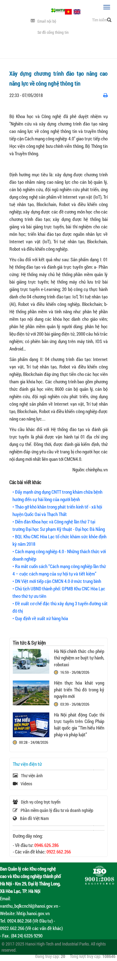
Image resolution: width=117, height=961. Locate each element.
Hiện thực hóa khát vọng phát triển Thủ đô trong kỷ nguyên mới (79, 689)
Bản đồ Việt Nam (34, 818)
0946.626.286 (46, 845)
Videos (26, 784)
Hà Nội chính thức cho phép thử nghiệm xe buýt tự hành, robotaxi (79, 658)
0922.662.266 (58, 852)
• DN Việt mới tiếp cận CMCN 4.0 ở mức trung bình (56, 581)
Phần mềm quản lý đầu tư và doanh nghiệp (57, 810)
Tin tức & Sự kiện (29, 642)
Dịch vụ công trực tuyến (41, 802)
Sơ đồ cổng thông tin (53, 32)
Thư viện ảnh (32, 775)
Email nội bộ (46, 21)
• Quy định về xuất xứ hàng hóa (40, 618)
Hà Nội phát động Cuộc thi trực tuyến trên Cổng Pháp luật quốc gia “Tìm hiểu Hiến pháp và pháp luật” (79, 725)
